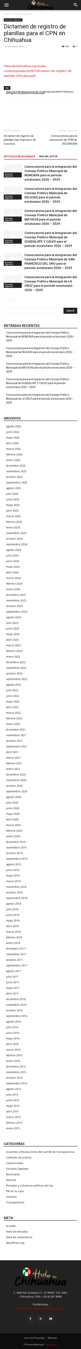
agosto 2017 (13, 971)
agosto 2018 (13, 903)
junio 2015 (12, 1100)
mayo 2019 (13, 875)
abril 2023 (12, 639)
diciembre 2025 (16, 465)
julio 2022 (12, 690)
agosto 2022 (13, 684)
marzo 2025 (13, 516)
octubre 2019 (14, 853)
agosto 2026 (13, 426)
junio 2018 (12, 915)
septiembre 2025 (16, 482)
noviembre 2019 (16, 847)
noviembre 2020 (16, 780)
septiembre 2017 (16, 965)
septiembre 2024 (16, 544)
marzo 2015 (13, 1117)
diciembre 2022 (16, 662)
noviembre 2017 (16, 954)
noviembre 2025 (16, 471)
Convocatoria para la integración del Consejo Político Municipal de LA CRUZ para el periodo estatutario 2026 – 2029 (40, 398)
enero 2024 (13, 589)
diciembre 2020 (16, 774)
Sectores (11, 1197)
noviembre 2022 (16, 668)
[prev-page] (6, 299)
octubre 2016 (14, 1010)
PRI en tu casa (15, 1191)
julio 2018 (12, 909)
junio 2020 (12, 808)
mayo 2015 (13, 1106)
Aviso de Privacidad (34, 1337)
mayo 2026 (13, 437)
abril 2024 (12, 572)
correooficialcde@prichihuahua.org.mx (40, 1308)
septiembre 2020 (16, 791)
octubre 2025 (14, 477)
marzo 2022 (13, 712)
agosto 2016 (13, 1021)
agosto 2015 (13, 1089)
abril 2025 (12, 510)
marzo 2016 (13, 1049)
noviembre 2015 (16, 1072)
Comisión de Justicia (18, 1157)
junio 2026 (12, 432)
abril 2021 (12, 752)
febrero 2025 (14, 522)
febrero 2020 (14, 830)
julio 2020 (12, 802)
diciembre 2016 (16, 999)
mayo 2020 (13, 814)
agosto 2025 (13, 488)
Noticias (11, 1180)
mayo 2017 (13, 988)
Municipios (13, 1174)
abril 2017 (12, 993)
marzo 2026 (13, 449)
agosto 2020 (13, 797)
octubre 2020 (14, 785)
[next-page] (12, 299)
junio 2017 (12, 982)
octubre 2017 (14, 960)
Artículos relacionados (19, 156)
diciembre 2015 (16, 1066)
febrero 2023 (14, 651)
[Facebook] (7, 55)
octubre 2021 (14, 741)
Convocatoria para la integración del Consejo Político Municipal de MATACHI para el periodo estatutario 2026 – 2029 (40, 367)
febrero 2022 (14, 718)
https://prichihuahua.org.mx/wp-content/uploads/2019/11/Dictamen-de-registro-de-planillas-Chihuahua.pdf (38, 70)
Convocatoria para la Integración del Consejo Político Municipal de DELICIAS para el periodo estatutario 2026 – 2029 (40, 352)
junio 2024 (12, 561)
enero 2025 (13, 527)
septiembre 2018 (16, 898)
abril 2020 (12, 819)
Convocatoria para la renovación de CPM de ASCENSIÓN (63, 139)
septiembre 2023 (16, 611)
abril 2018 (12, 926)
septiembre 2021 (16, 746)
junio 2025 (12, 499)
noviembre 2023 (16, 600)
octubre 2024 (14, 538)
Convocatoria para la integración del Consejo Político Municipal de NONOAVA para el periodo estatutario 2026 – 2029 (40, 336)
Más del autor (48, 156)
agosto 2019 (13, 864)
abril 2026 (12, 443)
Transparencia (15, 1202)
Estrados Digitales (22, 14)
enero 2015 (13, 1128)
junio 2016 (12, 1033)
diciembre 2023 (16, 595)
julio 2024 (12, 555)
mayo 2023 (13, 634)
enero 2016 (13, 1061)
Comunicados (14, 1163)
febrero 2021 (14, 763)
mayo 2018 (13, 920)
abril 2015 (12, 1111)
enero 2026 (13, 460)
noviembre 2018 (16, 887)
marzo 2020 (13, 825)
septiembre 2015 (16, 1083)
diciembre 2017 (16, 948)
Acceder (11, 1226)
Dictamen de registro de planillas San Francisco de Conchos (20, 139)
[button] (6, 5)
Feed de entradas (17, 1231)
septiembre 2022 (16, 679)
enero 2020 (13, 836)
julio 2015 (12, 1094)
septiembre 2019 (16, 858)
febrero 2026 (14, 454)
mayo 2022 (13, 701)
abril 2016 (12, 1044)
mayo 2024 (13, 566)
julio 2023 (12, 623)
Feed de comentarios (19, 1237)
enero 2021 (13, 769)
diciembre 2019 (16, 842)
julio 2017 (12, 976)
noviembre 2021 (16, 735)
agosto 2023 (13, 617)
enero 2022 (13, 724)
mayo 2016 (13, 1038)
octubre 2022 (14, 673)
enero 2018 (13, 943)
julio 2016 (12, 1027)
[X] (16, 55)
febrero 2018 (14, 937)
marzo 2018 (13, 931)
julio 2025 (12, 493)
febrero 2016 (14, 1055)
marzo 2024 (13, 578)
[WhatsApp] (25, 55)
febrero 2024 (14, 583)
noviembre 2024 (16, 533)
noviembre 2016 (16, 1004)
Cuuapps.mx (50, 1344)
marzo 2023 (13, 645)
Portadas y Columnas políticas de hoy (29, 1185)
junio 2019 (12, 870)
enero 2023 (13, 656)
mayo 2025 (13, 505)
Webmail (52, 1337)
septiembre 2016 (16, 1016)
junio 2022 (12, 696)
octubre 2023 (14, 606)
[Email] (33, 55)
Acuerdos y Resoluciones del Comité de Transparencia (40, 1152)
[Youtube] (50, 1319)
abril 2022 (12, 707)
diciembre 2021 (16, 729)
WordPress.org (15, 1243)
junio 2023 (12, 628)
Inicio (6, 14)
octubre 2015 (14, 1077)
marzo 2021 (13, 757)
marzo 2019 (13, 881)
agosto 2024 (13, 550)
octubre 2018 (14, 892)
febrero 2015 (14, 1122)
